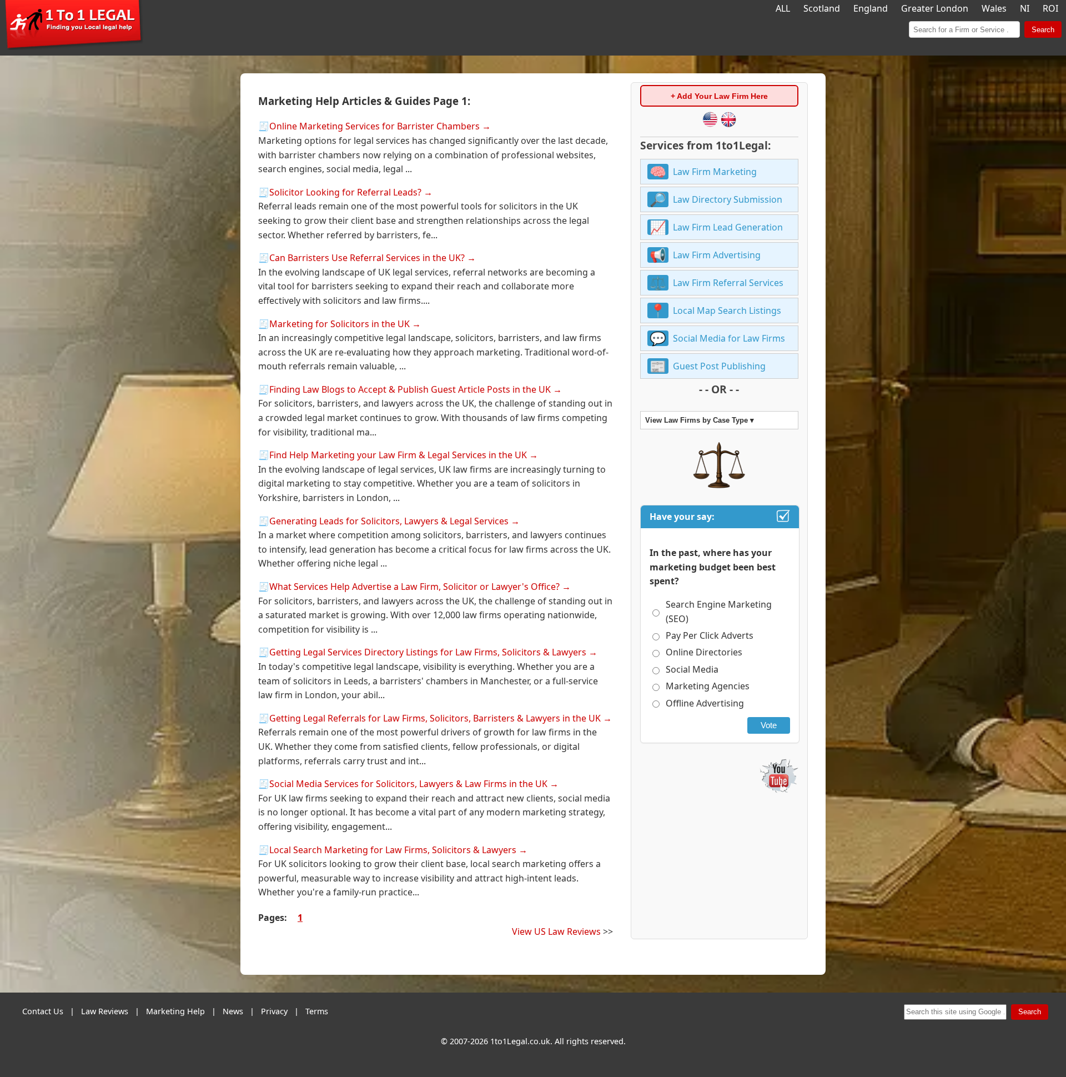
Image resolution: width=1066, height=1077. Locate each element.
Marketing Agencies (708, 686)
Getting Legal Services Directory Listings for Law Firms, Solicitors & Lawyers (427, 652)
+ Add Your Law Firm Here (719, 96)
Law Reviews (104, 1011)
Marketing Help (175, 1011)
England (870, 8)
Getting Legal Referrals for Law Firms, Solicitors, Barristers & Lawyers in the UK (435, 718)
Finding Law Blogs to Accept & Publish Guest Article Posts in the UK (410, 389)
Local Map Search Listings (727, 310)
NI (1024, 8)
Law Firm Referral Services (728, 282)
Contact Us (42, 1011)
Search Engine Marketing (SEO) (719, 611)
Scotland (821, 8)
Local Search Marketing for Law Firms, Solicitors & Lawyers (392, 850)
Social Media (692, 669)
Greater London (934, 8)
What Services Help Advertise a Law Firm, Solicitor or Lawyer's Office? (414, 586)
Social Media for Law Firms (729, 338)
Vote (769, 725)
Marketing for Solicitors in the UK (339, 324)
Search (1043, 30)
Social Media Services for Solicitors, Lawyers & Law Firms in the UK (408, 784)
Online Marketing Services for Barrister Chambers (374, 126)
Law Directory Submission (727, 199)
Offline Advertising (705, 703)
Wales (994, 8)
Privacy (274, 1011)
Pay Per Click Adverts (709, 635)
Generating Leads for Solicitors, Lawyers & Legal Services (389, 521)
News (233, 1011)
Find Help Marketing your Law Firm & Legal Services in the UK (398, 455)
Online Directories (704, 652)
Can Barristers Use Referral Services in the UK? (367, 258)
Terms (316, 1011)
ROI (1050, 8)
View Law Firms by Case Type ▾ (699, 420)
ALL (783, 8)
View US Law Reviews (556, 931)
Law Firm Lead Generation (728, 227)
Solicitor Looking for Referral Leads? (345, 192)
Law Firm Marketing (715, 171)
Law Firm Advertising (717, 255)
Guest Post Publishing (719, 366)
